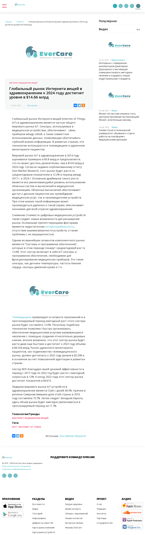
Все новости (38, 504)
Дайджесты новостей (42, 523)
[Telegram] (121, 6)
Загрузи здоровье (73, 504)
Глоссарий (37, 513)
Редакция (101, 509)
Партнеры (101, 518)
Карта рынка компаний (43, 527)
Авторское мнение (74, 523)
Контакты (101, 513)
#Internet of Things (29, 426)
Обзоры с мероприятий (76, 513)
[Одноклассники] (83, 105)
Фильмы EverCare (73, 527)
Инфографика (39, 518)
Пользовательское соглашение (16, 466)
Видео (114, 110)
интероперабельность (59, 226)
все (138, 29)
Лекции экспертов (73, 518)
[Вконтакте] (126, 6)
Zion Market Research (72, 436)
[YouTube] (132, 6)
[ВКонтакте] (75, 105)
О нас (99, 504)
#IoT (14, 426)
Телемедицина (21, 317)
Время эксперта (118, 60)
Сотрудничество (105, 523)
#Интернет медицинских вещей (23, 83)
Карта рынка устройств (43, 532)
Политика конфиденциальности (16, 469)
